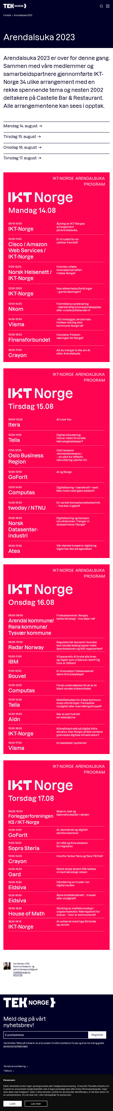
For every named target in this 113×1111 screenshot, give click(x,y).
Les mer (36, 1103)
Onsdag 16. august (20, 147)
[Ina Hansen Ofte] (7, 966)
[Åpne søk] (101, 6)
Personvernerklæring (15, 1066)
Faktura (8, 1070)
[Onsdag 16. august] (56, 659)
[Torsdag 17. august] (56, 855)
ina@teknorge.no (21, 972)
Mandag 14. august (20, 126)
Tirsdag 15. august (20, 136)
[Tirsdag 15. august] (56, 463)
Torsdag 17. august (20, 158)
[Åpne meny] (108, 6)
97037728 (17, 975)
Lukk (13, 1103)
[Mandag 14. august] (56, 267)
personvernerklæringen (15, 1046)
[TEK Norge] (14, 7)
